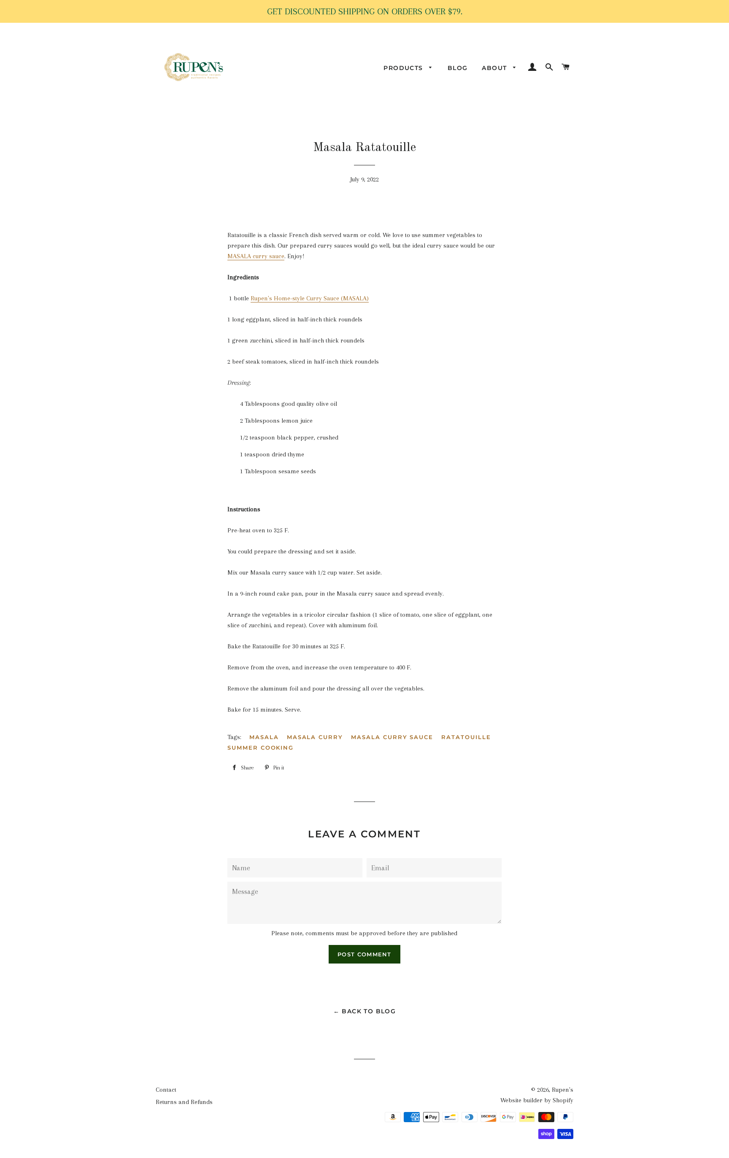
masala (264, 737)
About (495, 68)
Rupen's (562, 1089)
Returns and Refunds (184, 1102)
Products (404, 68)
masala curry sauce (392, 737)
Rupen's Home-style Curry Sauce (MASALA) (310, 298)
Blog (458, 68)
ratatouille (466, 737)
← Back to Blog (364, 1011)
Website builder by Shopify (536, 1100)
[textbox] (364, 620)
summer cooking (260, 747)
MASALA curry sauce (255, 256)
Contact (166, 1089)
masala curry (315, 737)
